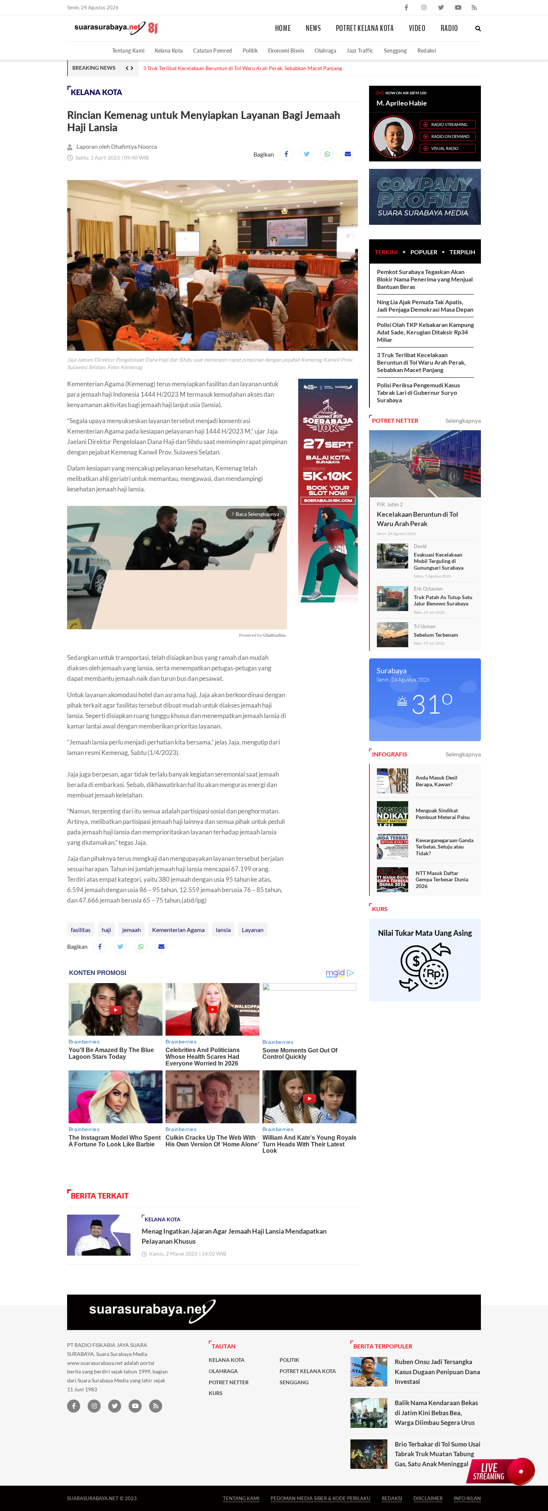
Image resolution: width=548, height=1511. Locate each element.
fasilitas (81, 929)
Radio (449, 28)
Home (283, 28)
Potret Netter (229, 1382)
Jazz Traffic (360, 50)
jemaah (131, 929)
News (313, 28)
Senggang (395, 50)
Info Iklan (467, 1498)
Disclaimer (428, 1498)
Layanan (253, 929)
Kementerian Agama (178, 929)
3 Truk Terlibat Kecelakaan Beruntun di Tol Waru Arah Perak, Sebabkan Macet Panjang (421, 362)
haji (106, 929)
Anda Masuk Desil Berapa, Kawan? (436, 780)
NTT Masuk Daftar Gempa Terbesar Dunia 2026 (442, 879)
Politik (250, 50)
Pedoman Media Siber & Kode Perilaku (321, 1498)
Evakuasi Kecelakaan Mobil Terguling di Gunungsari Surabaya (438, 561)
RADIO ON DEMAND (450, 136)
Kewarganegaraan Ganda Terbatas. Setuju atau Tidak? (444, 846)
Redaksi (427, 50)
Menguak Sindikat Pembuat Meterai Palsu (443, 813)
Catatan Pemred (212, 50)
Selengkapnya (463, 420)
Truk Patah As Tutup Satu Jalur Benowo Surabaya (443, 600)
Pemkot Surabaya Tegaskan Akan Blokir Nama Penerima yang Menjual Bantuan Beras (425, 279)
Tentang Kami (128, 50)
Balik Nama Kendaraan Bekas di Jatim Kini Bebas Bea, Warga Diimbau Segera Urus (436, 1412)
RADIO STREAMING (449, 124)
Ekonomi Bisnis (286, 50)
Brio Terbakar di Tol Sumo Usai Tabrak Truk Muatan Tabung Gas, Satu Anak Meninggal (438, 1454)
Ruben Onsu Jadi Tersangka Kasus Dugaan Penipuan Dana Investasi (437, 1371)
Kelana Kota (169, 50)
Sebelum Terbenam (436, 635)
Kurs (216, 1393)
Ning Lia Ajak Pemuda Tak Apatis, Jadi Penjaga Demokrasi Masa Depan (425, 305)
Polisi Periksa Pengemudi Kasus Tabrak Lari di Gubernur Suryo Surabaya (226, 68)
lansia (223, 929)
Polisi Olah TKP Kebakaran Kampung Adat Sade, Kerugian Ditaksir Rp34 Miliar (425, 332)
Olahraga (325, 50)
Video (417, 28)
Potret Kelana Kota (365, 28)
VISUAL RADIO (445, 148)
